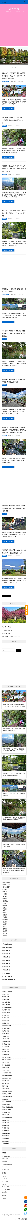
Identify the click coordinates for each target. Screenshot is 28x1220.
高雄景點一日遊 (5, 1120)
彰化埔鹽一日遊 (5, 1130)
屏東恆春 (5, 914)
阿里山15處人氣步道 (6, 1109)
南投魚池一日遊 (5, 1015)
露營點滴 (5, 933)
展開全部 (4, 882)
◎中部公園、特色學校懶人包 (8, 979)
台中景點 (5, 891)
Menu (4, 2)
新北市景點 (5, 919)
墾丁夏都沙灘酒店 (6, 1189)
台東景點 (4, 218)
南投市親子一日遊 (6, 1010)
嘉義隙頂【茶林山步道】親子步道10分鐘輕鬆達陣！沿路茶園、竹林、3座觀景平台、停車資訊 (14, 168)
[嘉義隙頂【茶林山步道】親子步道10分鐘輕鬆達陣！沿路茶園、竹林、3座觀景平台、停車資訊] (14, 183)
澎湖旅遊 (5, 924)
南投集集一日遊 (5, 1020)
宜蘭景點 (5, 909)
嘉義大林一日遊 (5, 1088)
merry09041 (13, 81)
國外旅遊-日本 (6, 902)
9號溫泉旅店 (4, 1161)
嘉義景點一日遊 (5, 1080)
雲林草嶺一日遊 (5, 1046)
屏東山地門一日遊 (6, 1112)
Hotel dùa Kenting (5, 1178)
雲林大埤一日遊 (5, 1062)
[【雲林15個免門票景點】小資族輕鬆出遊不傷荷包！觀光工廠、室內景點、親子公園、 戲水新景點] (14, 90)
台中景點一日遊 (5, 1067)
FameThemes (10, 1215)
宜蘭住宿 (5, 907)
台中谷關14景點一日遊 (7, 1075)
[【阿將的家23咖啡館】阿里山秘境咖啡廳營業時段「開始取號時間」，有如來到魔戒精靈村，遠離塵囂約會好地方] (14, 446)
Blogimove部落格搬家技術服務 (20, 1219)
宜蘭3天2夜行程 (5, 1141)
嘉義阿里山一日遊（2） (7, 1093)
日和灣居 (4, 1176)
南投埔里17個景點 (6, 1028)
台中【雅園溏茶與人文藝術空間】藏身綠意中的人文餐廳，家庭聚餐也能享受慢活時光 (13, 333)
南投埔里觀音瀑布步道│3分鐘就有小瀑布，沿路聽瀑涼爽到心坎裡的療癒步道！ (13, 120)
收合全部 (8, 882)
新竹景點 (5, 921)
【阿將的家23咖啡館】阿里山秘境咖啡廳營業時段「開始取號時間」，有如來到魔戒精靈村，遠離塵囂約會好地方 (14, 430)
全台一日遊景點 (5, 81)
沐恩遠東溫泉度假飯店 (7, 1164)
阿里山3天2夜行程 (6, 1104)
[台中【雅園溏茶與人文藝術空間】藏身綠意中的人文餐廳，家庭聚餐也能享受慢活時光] (14, 350)
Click (26, 610)
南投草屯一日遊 (5, 1031)
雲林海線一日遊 (5, 1054)
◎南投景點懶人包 (6, 950)
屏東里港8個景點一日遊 (7, 1117)
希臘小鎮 (4, 1184)
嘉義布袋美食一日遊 (6, 1078)
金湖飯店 (4, 1199)
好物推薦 (5, 905)
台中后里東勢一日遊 (6, 1073)
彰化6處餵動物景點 (6, 1133)
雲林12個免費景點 (6, 1065)
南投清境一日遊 (5, 1017)
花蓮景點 (5, 926)
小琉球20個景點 (5, 1143)
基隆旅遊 (5, 903)
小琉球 (4, 912)
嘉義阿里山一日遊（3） (7, 1096)
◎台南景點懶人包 (6, 966)
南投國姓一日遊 (5, 1033)
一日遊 (10, 991)
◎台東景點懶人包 (6, 973)
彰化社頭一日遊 (5, 1122)
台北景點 (5, 893)
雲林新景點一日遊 (6, 1044)
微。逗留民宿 (5, 1181)
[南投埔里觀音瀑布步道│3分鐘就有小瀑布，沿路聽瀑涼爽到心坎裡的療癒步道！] (14, 137)
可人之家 (14, 9)
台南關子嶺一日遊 (6, 1041)
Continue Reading (8, 108)
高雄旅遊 (5, 935)
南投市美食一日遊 (6, 1012)
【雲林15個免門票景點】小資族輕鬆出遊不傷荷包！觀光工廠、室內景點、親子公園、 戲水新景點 (13, 75)
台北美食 (5, 895)
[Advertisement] (14, 27)
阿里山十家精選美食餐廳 (7, 1107)
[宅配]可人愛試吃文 (7, 884)
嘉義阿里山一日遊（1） (7, 1091)
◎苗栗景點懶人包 (6, 953)
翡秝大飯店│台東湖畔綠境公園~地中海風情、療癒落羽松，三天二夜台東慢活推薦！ (13, 213)
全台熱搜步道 (6, 888)
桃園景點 (4, 58)
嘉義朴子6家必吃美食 (6, 1101)
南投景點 (4, 125)
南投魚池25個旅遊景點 (7, 1007)
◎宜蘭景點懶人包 (6, 957)
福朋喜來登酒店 (5, 1158)
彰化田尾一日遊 (5, 1128)
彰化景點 (5, 916)
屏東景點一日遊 (5, 1115)
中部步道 (4, 174)
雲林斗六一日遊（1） (6, 1057)
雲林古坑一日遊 (5, 1049)
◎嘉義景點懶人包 (6, 960)
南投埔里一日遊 (5, 1023)
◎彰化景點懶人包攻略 (7, 944)
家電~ (4, 910)
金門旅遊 (5, 930)
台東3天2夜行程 (5, 1138)
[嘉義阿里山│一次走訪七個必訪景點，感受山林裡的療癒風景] (14, 303)
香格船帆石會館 (5, 1186)
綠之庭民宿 (4, 1166)
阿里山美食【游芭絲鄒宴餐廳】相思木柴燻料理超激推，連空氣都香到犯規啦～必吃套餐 (13, 508)
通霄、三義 (6, 991)
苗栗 (3, 991)
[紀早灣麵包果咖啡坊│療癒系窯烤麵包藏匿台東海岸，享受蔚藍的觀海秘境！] (14, 567)
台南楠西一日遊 (5, 1036)
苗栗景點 (5, 928)
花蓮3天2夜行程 (5, 1135)
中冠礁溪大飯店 (5, 1169)
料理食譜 (5, 917)
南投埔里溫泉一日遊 (6, 1025)
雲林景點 (5, 931)
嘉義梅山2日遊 (5, 1099)
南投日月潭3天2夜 (6, 1004)
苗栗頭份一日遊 (5, 994)
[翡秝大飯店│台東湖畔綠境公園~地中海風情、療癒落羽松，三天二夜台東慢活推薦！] (14, 230)
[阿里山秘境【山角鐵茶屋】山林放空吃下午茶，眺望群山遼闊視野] (14, 397)
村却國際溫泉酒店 (6, 1156)
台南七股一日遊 (5, 1038)
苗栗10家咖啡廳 (5, 999)
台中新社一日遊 (5, 1070)
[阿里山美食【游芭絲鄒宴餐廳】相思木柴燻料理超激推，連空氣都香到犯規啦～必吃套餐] (14, 523)
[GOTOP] (25, 1213)
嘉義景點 (4, 384)
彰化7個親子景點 (5, 1125)
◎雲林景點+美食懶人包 (7, 947)
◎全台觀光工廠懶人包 (7, 976)
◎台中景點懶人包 (6, 963)
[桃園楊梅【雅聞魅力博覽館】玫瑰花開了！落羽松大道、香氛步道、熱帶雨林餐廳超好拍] (14, 55)
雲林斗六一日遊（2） (6, 1059)
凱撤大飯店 (4, 1192)
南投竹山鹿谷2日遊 (6, 1002)
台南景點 (5, 896)
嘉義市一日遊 (5, 1086)
